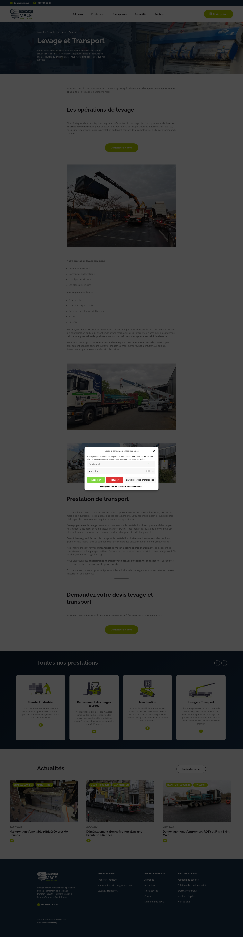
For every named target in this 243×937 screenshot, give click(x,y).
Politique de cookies (108, 486)
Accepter (96, 479)
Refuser (115, 479)
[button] (154, 450)
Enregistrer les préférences (140, 479)
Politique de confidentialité (129, 486)
